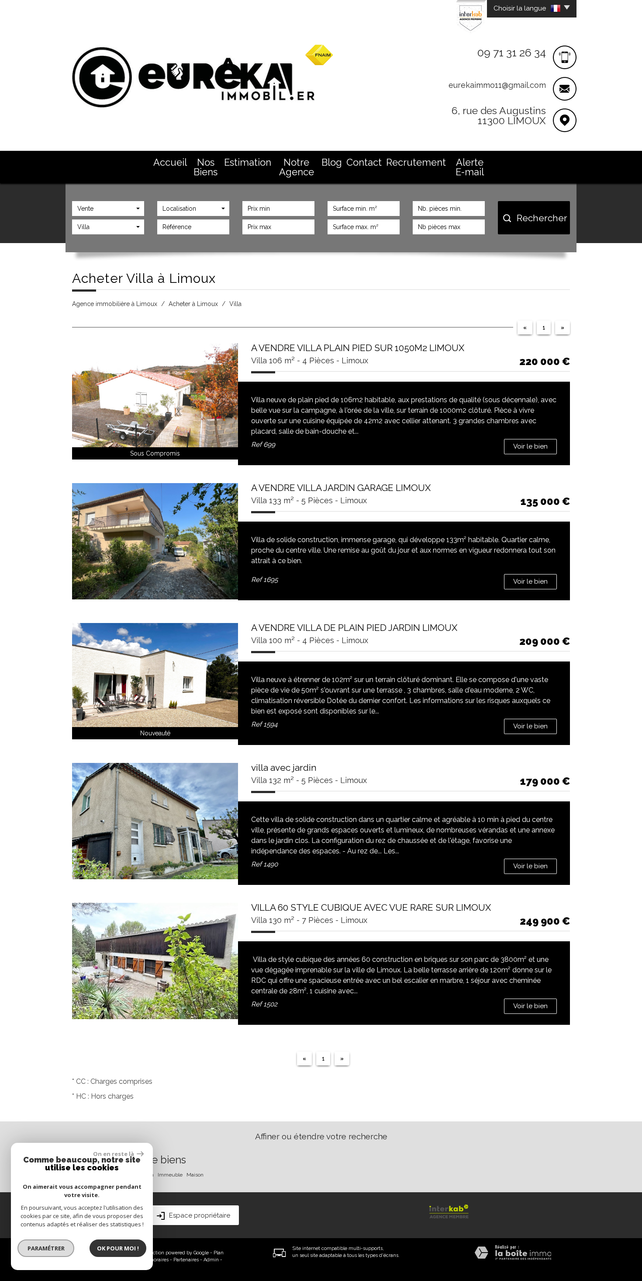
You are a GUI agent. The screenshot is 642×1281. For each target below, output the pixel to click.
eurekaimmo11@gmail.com (497, 85)
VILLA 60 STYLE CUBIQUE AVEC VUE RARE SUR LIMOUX (371, 907)
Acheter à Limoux (193, 303)
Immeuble (170, 1174)
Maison (195, 1174)
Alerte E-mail (470, 167)
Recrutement (416, 162)
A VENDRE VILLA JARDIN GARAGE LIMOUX (341, 487)
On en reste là (114, 1154)
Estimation (247, 162)
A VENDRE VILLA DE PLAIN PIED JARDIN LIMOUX (354, 627)
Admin (211, 1260)
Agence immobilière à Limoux (114, 303)
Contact (364, 162)
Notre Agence (296, 167)
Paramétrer (46, 1248)
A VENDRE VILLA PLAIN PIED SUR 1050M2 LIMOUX (357, 347)
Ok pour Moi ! (118, 1248)
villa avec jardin (284, 767)
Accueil (170, 162)
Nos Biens (205, 167)
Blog (331, 162)
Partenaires (186, 1260)
